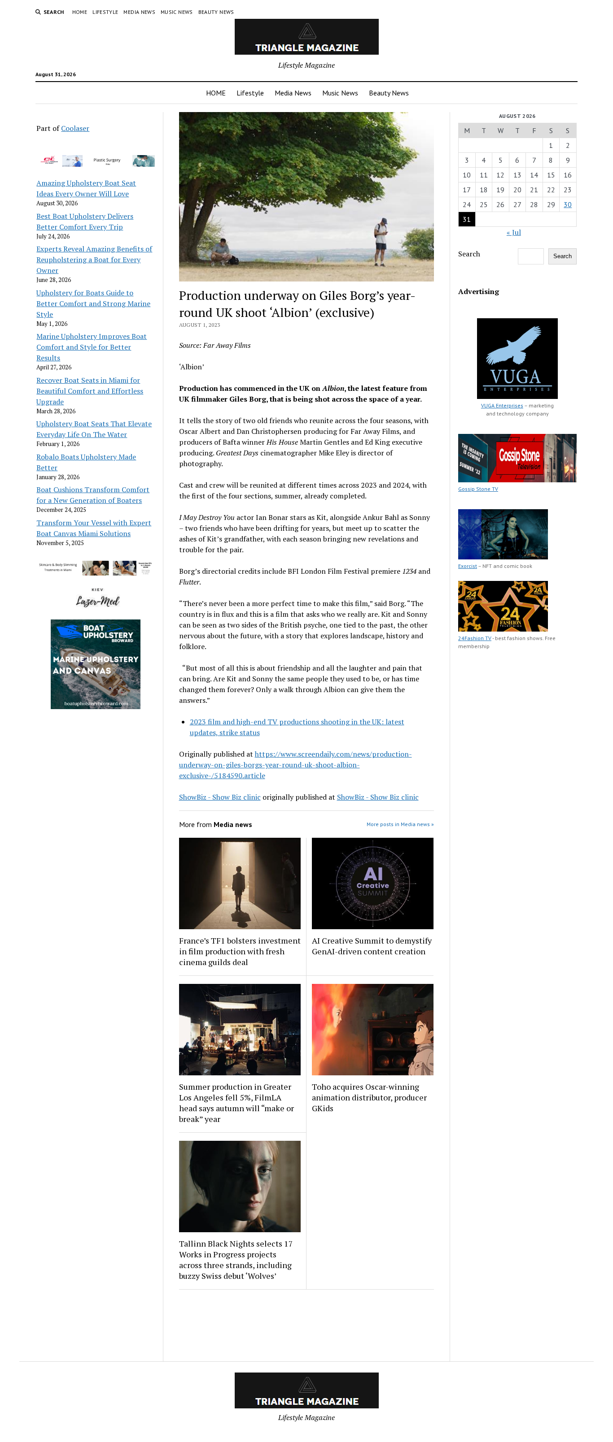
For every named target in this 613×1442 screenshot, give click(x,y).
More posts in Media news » (400, 824)
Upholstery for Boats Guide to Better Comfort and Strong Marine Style (93, 303)
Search (469, 254)
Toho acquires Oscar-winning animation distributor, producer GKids (369, 1097)
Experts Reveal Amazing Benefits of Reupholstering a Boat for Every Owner (94, 259)
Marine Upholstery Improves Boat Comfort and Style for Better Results (91, 347)
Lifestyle (105, 12)
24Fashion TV (474, 638)
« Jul (514, 232)
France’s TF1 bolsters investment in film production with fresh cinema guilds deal (240, 951)
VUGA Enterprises (502, 405)
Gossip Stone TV (478, 488)
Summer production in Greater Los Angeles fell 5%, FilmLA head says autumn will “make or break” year (236, 1102)
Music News (177, 12)
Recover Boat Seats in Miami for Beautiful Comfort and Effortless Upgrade (89, 391)
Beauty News (216, 12)
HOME (79, 12)
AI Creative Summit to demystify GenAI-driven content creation (372, 946)
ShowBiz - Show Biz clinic (220, 797)
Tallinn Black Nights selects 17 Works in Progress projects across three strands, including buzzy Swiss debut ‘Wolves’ (236, 1259)
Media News (139, 12)
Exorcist (467, 566)
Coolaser (75, 128)
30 (568, 204)
